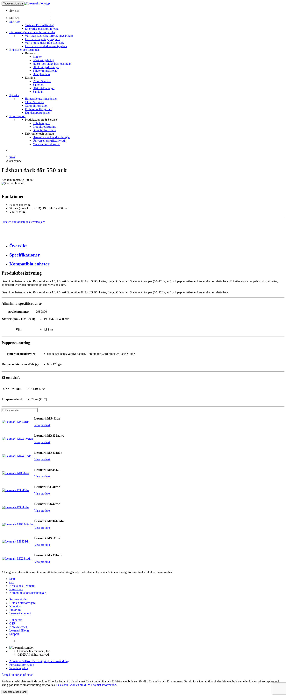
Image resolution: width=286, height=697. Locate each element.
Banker (37, 56)
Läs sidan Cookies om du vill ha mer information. (86, 685)
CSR (12, 623)
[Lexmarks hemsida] (37, 3)
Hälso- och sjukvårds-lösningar (52, 63)
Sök (11, 10)
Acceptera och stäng (14, 691)
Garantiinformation (36, 105)
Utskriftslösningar (43, 88)
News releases (18, 627)
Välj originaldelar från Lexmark (44, 42)
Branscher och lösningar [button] (24, 49)
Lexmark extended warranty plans (46, 46)
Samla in (38, 91)
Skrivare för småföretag (39, 25)
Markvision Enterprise (46, 144)
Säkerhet (38, 84)
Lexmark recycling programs (42, 39)
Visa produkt (42, 425)
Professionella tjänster (38, 109)
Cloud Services (42, 81)
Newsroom (16, 589)
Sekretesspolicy (18, 668)
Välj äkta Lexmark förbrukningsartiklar (49, 35)
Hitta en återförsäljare (22, 603)
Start (12, 157)
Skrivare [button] (14, 21)
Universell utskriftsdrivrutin (49, 140)
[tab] (146, 246)
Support (14, 634)
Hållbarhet (15, 620)
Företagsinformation (21, 664)
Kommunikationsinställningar (27, 592)
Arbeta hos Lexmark (22, 585)
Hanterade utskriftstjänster (41, 98)
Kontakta (15, 606)
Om (11, 582)
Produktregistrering (44, 126)
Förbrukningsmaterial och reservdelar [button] (32, 32)
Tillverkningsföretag (45, 70)
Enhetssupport (41, 123)
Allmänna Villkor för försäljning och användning (39, 661)
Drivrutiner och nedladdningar (51, 137)
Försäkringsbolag (43, 60)
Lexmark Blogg (19, 630)
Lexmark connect (20, 613)
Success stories (18, 599)
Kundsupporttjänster (37, 112)
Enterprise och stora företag (42, 28)
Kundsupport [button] (17, 116)
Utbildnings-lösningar (46, 67)
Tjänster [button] (14, 95)
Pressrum (15, 610)
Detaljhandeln (41, 74)
